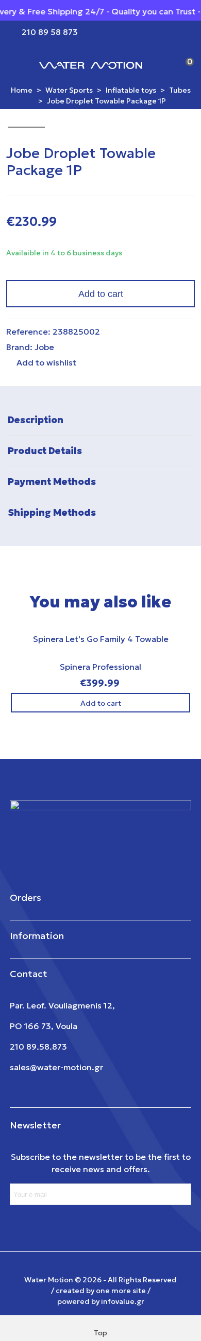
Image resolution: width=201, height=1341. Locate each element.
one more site (121, 1290)
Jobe (44, 347)
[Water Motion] (90, 64)
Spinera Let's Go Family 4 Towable (101, 639)
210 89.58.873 (38, 1046)
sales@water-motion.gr (56, 1067)
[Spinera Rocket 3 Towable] (187, 152)
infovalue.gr (122, 1301)
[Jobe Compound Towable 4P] (170, 152)
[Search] (164, 64)
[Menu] (17, 64)
